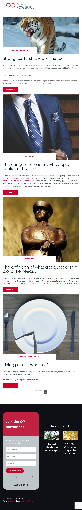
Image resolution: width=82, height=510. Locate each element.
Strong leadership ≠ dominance (33, 58)
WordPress (29, 501)
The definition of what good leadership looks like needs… (40, 269)
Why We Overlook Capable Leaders (70, 448)
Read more (11, 90)
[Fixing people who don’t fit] (41, 327)
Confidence (29, 156)
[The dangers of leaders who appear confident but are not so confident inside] (41, 127)
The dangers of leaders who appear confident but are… (37, 166)
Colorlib (13, 501)
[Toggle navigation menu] (77, 6)
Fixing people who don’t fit (57, 281)
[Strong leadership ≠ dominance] (41, 35)
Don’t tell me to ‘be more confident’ (18, 181)
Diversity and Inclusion (20, 50)
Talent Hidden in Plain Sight (52, 447)
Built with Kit (21, 485)
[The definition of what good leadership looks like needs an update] (41, 230)
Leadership (29, 259)
